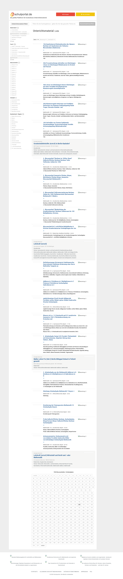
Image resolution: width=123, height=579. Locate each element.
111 (54, 493)
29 (72, 478)
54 (33, 484)
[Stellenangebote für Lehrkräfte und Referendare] (26, 555)
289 (46, 528)
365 (50, 542)
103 (81, 490)
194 (88, 507)
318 (42, 534)
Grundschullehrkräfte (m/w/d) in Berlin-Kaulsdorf (52, 143)
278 (63, 525)
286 (34, 528)
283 (83, 525)
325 (71, 534)
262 (59, 522)
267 (79, 522)
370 (71, 542)
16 (87, 475)
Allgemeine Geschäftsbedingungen (51, 571)
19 (37, 478)
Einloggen (66, 14)
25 (58, 478)
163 (83, 501)
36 (33, 481)
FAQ (91, 571)
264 (67, 522)
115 (71, 493)
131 (75, 496)
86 (82, 487)
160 (71, 501)
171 (54, 504)
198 (42, 510)
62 (61, 484)
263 (63, 522)
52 (89, 481)
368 (63, 542)
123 (42, 496)
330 (92, 534)
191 (75, 507)
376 (34, 545)
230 (50, 516)
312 (79, 531)
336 (54, 536)
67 (79, 484)
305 (50, 531)
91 (37, 490)
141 (54, 498)
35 (93, 478)
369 (67, 542)
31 (79, 478)
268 (83, 522)
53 (93, 481)
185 (50, 507)
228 (42, 516)
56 (40, 484)
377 (38, 545)
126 (54, 496)
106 (34, 493)
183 (42, 507)
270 (92, 522)
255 (92, 519)
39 (44, 481)
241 (34, 519)
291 (54, 528)
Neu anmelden (86, 14)
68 (82, 484)
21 (44, 478)
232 (59, 516)
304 (46, 531)
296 (75, 528)
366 (54, 542)
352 (59, 539)
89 (93, 487)
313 (83, 531)
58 (47, 484)
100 (69, 490)
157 (59, 501)
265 (71, 522)
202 (59, 510)
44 (61, 481)
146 (75, 498)
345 (92, 536)
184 (46, 507)
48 (75, 481)
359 (88, 539)
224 (88, 513)
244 (46, 519)
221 (75, 513)
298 (83, 528)
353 (63, 539)
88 (89, 487)
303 (42, 531)
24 (54, 478)
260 (50, 522)
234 (67, 516)
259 (46, 522)
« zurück (35, 475)
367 (59, 542)
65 (72, 484)
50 (82, 481)
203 (63, 510)
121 (34, 496)
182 (38, 507)
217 (59, 513)
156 (54, 501)
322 (59, 534)
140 (50, 498)
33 (86, 478)
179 (88, 504)
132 (79, 496)
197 (38, 510)
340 (71, 536)
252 (79, 519)
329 (88, 534)
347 (38, 539)
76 (47, 487)
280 (71, 525)
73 (37, 487)
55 (37, 484)
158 (63, 501)
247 (59, 519)
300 (92, 528)
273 (42, 525)
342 (79, 536)
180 (92, 504)
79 (58, 487)
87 (86, 487)
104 (85, 490)
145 (71, 498)
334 (46, 536)
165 (92, 501)
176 (75, 504)
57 (44, 484)
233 (63, 516)
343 (83, 536)
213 (42, 513)
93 (44, 490)
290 (50, 528)
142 (59, 498)
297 (79, 528)
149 (88, 498)
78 (54, 487)
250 (71, 519)
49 (79, 481)
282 (79, 525)
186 (54, 507)
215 (50, 513)
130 (71, 496)
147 (79, 498)
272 (38, 525)
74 (40, 487)
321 (54, 534)
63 (65, 484)
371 (75, 542)
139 (46, 498)
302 (38, 531)
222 (79, 513)
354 (67, 539)
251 (75, 519)
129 (67, 496)
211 (34, 513)
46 (68, 481)
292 (59, 528)
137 (38, 498)
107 (38, 493)
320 (50, 534)
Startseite (34, 571)
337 (59, 536)
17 (90, 475)
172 (59, 504)
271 (34, 525)
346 (34, 539)
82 (68, 487)
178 (83, 504)
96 (54, 490)
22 (47, 478)
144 (67, 498)
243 (42, 519)
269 (88, 522)
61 (58, 484)
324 (67, 534)
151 (34, 501)
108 (42, 493)
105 (89, 490)
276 (54, 525)
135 (92, 496)
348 (42, 539)
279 (67, 525)
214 (46, 513)
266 (75, 522)
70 (89, 484)
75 (44, 487)
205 (71, 510)
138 (42, 498)
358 (83, 539)
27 (65, 478)
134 (88, 496)
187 (59, 507)
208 (83, 510)
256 (34, 522)
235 (71, 516)
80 (61, 487)
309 (67, 531)
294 (67, 528)
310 (71, 531)
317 (38, 534)
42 (54, 481)
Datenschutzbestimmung (71, 571)
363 (42, 542)
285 (92, 525)
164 (88, 501)
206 (75, 510)
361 (34, 542)
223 (83, 513)
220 (71, 513)
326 (75, 534)
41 (51, 481)
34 (89, 478)
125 (50, 496)
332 (38, 536)
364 (46, 542)
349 (46, 539)
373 (83, 542)
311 (75, 531)
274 (46, 525)
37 (37, 481)
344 (88, 536)
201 (54, 510)
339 (67, 536)
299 (88, 528)
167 (38, 504)
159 (67, 501)
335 (50, 536)
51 (86, 481)
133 (83, 496)
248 (63, 519)
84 (75, 487)
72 (33, 487)
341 (75, 536)
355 (71, 539)
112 (59, 493)
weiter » (43, 545)
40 (47, 481)
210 (92, 510)
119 (88, 493)
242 (38, 519)
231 (54, 516)
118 (83, 493)
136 (34, 498)
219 (67, 513)
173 (63, 504)
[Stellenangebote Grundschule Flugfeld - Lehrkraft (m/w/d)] (89, 241)
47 (72, 481)
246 (54, 519)
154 (46, 501)
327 (79, 534)
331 (34, 536)
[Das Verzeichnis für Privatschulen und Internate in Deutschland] (61, 561)
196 (34, 510)
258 (42, 522)
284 (88, 525)
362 (38, 542)
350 (50, 539)
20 (40, 478)
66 (75, 484)
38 (40, 481)
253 (83, 519)
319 (46, 534)
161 (75, 501)
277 (59, 525)
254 (88, 519)
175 (71, 504)
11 (69, 475)
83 (72, 487)
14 (80, 475)
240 (92, 516)
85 (79, 487)
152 (38, 501)
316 (34, 534)
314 (88, 531)
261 (54, 522)
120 (92, 493)
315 (92, 531)
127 (59, 496)
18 (33, 478)
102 (77, 490)
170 (50, 504)
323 (63, 534)
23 (51, 478)
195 (92, 507)
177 (79, 504)
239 (88, 516)
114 (67, 493)
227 (38, 516)
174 (67, 504)
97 (58, 490)
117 (79, 493)
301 (34, 531)
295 (71, 528)
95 (51, 490)
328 (83, 534)
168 (42, 504)
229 (46, 516)
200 (50, 510)
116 (75, 493)
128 (63, 496)
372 (79, 542)
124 (46, 496)
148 (83, 498)
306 (54, 531)
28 (68, 478)
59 (51, 484)
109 (46, 493)
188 (63, 507)
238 (83, 516)
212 (38, 513)
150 (92, 498)
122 (38, 496)
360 (92, 539)
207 (79, 510)
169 (46, 504)
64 (68, 484)
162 (79, 501)
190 (71, 507)
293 (63, 528)
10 (66, 475)
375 (92, 542)
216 (54, 513)
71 (93, 484)
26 (61, 478)
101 (73, 490)
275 (50, 525)
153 (42, 501)
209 (88, 510)
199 (46, 510)
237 (79, 516)
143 (63, 498)
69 (86, 484)
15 (83, 475)
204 (67, 510)
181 (34, 507)
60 (54, 484)
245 (50, 519)
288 (42, 528)
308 (63, 531)
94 (47, 490)
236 (75, 516)
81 (65, 487)
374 (88, 542)
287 (38, 528)
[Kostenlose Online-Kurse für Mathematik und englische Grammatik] (61, 555)
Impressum (84, 571)
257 (38, 522)
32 (82, 478)
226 (34, 516)
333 (42, 536)
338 (63, 536)
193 (83, 507)
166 (34, 504)
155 (50, 501)
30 (75, 478)
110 (50, 493)
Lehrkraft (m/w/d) (40, 244)
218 (63, 513)
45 (65, 481)
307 (59, 531)
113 (63, 493)
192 (79, 507)
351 (54, 539)
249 (67, 519)
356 (75, 539)
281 (75, 525)
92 (40, 490)
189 (67, 507)
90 (33, 490)
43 (58, 481)
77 (51, 487)
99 (65, 490)
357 (79, 539)
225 (92, 513)
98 (61, 490)
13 (76, 475)
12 (73, 475)
